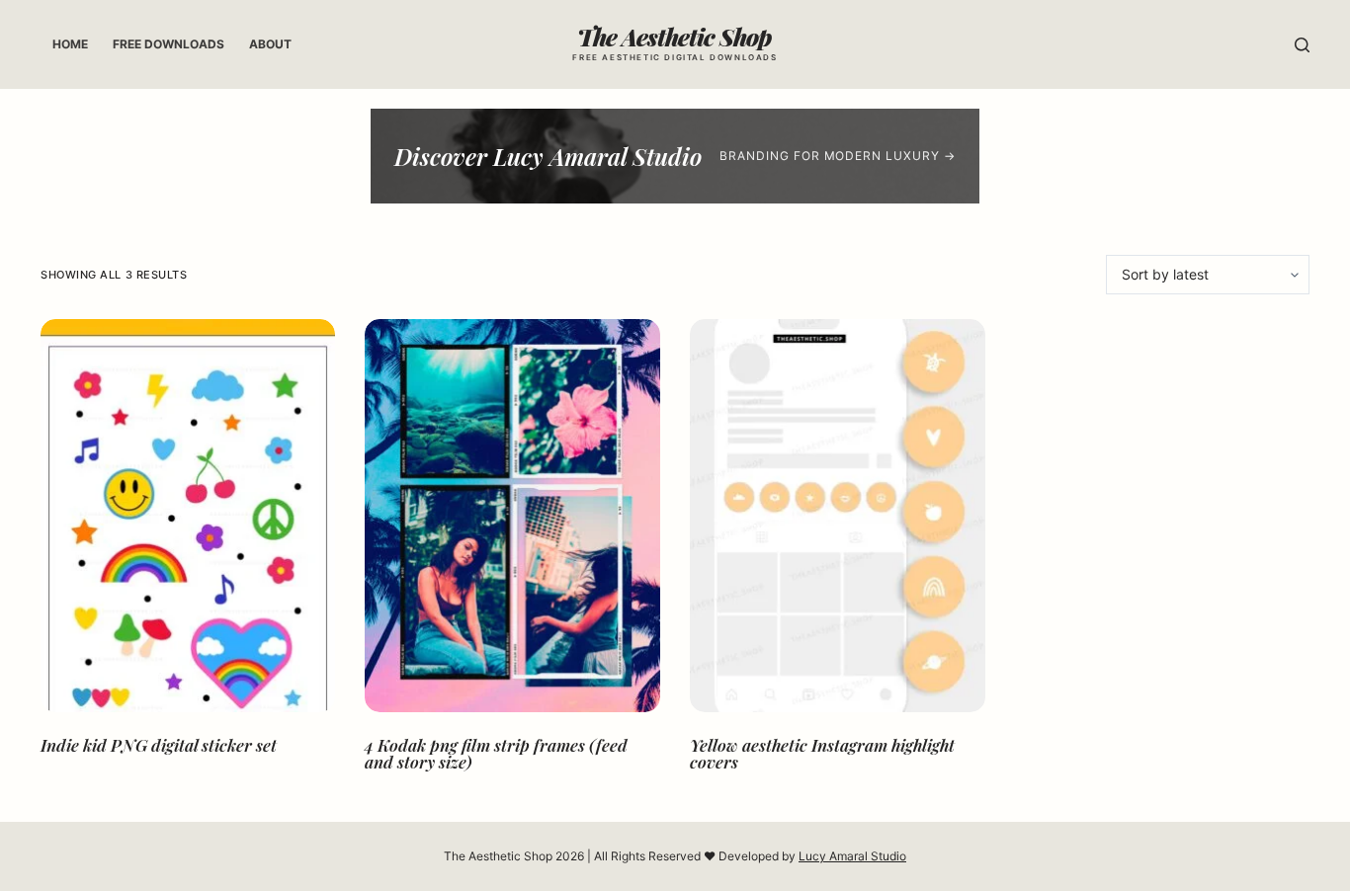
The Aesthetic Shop (674, 36)
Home (70, 44)
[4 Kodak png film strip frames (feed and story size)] (512, 515)
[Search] (1302, 45)
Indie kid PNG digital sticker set (159, 745)
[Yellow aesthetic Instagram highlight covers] (837, 515)
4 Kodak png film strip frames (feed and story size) (496, 753)
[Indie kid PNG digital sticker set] (188, 515)
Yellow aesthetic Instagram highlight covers (822, 753)
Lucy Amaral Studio (852, 856)
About (270, 44)
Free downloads (168, 44)
